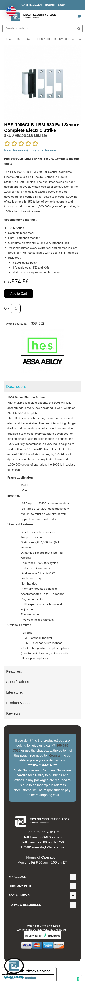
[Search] (79, 28)
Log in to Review (44, 150)
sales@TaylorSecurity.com (48, 847)
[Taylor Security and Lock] (33, 16)
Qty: (7, 308)
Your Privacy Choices (33, 971)
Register (50, 4)
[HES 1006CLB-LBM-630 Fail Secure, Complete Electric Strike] (42, 47)
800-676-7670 (50, 837)
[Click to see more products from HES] (42, 351)
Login (61, 4)
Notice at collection (20, 978)
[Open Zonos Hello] (9, 9)
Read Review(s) (16, 150)
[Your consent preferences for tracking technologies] (78, 979)
